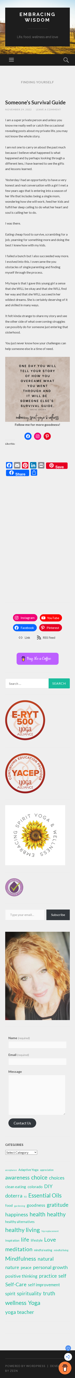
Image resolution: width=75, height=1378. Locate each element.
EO (25, 1196)
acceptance (11, 1170)
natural (46, 1259)
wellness (15, 1302)
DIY (48, 1186)
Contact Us (22, 1123)
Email (18, 1055)
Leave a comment (48, 109)
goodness (36, 1205)
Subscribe (58, 915)
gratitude (57, 1205)
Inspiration (12, 1240)
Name (19, 1038)
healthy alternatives (20, 1222)
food (9, 1205)
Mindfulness (20, 1258)
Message (15, 1071)
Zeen (14, 1370)
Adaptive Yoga (28, 1170)
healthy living (22, 1229)
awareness (17, 1177)
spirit (10, 1293)
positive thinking (21, 1276)
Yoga (34, 1302)
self (62, 1276)
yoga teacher (19, 1312)
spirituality (29, 1293)
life (25, 1239)
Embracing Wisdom (37, 17)
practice (48, 1276)
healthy (56, 1214)
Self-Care (15, 1284)
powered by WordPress (25, 1366)
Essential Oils (45, 1195)
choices (56, 1178)
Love (50, 1239)
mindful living (61, 1250)
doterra (13, 1196)
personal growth (50, 1267)
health (37, 1214)
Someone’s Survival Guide (35, 102)
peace (26, 1267)
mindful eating (43, 1250)
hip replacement (50, 1231)
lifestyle (37, 1240)
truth (49, 1293)
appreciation (47, 1170)
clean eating (15, 1186)
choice (39, 1177)
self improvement (44, 1284)
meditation (18, 1249)
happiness (16, 1214)
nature (12, 1267)
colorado (35, 1186)
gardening (19, 1206)
